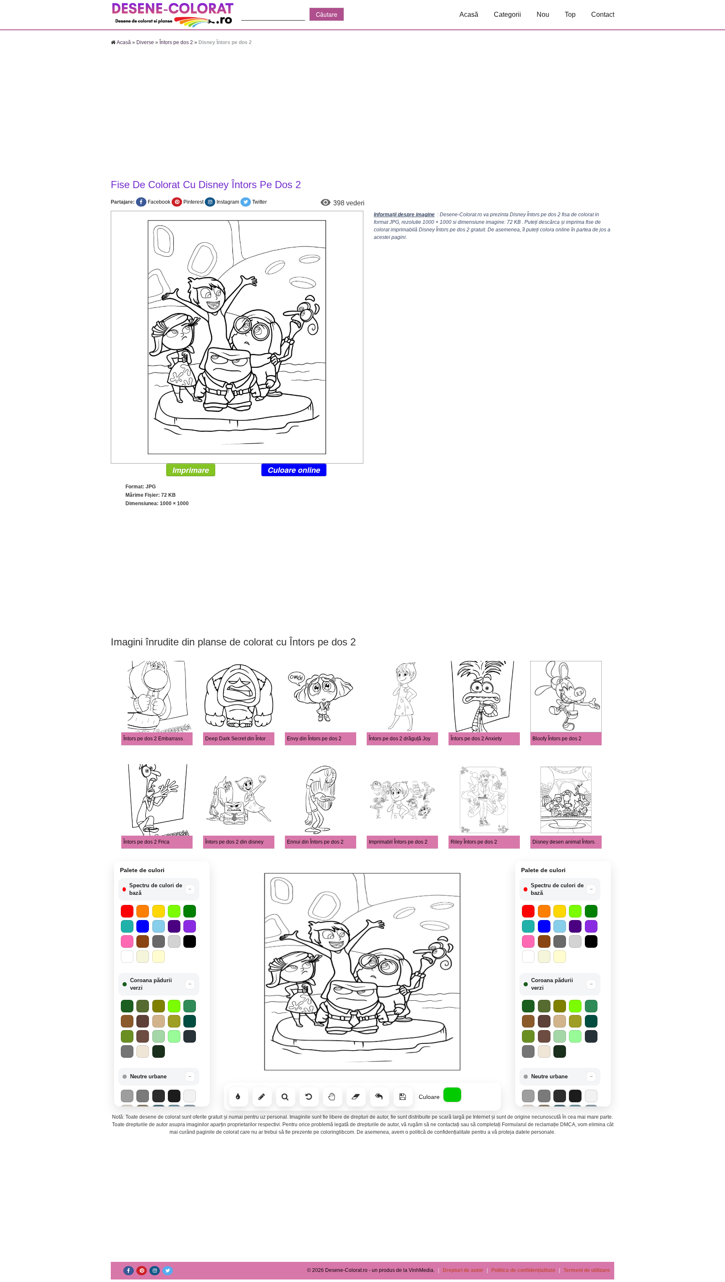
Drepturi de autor (463, 1270)
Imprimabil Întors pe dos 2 (398, 842)
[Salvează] (403, 1096)
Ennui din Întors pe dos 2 (315, 842)
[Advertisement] (362, 113)
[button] (158, 889)
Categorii (507, 14)
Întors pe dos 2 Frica (146, 842)
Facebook (159, 202)
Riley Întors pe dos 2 (474, 842)
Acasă (468, 14)
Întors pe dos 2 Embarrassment (158, 739)
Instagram (227, 202)
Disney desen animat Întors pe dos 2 (573, 842)
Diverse (145, 42)
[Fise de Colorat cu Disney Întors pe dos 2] (237, 337)
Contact (602, 14)
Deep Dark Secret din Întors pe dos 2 (247, 739)
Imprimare (190, 469)
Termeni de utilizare (586, 1270)
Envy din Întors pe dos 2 (314, 739)
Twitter (259, 202)
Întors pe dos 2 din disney (234, 842)
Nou (543, 14)
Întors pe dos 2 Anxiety (476, 739)
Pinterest (193, 202)
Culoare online (294, 469)
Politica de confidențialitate (523, 1270)
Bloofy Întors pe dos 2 (557, 739)
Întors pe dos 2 (176, 42)
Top (570, 14)
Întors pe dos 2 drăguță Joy (399, 739)
